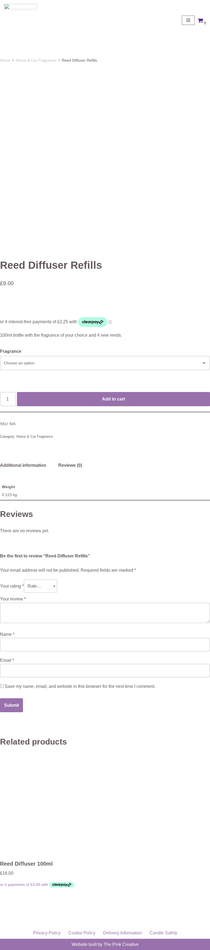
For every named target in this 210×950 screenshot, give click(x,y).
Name (7, 634)
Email (7, 660)
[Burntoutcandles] (20, 20)
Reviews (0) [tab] (70, 465)
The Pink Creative (121, 944)
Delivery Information (122, 933)
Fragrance (10, 351)
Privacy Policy (47, 933)
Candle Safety (163, 933)
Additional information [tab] (23, 465)
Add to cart (113, 399)
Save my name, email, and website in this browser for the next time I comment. (80, 686)
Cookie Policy (81, 933)
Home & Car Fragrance (36, 60)
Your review (13, 599)
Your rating (12, 586)
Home (5, 60)
